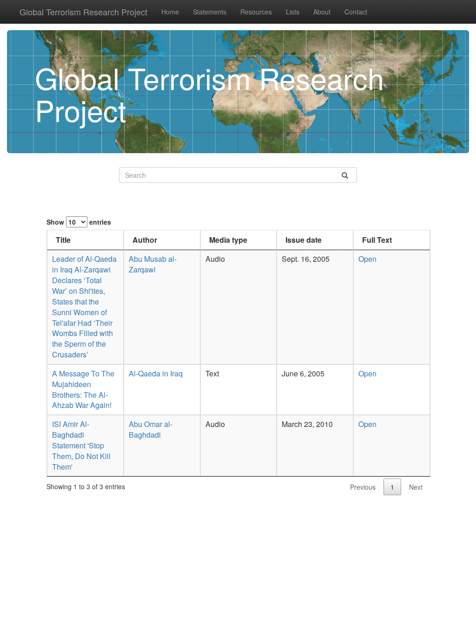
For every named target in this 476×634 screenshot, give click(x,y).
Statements (209, 11)
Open (367, 258)
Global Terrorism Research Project (83, 12)
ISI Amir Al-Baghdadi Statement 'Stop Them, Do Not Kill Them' (81, 445)
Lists (292, 11)
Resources (256, 11)
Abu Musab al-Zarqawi (153, 264)
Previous (363, 487)
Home (170, 11)
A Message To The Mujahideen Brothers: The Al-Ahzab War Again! (83, 389)
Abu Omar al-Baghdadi (150, 429)
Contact (355, 11)
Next (416, 487)
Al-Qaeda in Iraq (156, 373)
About (322, 11)
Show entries (78, 221)
